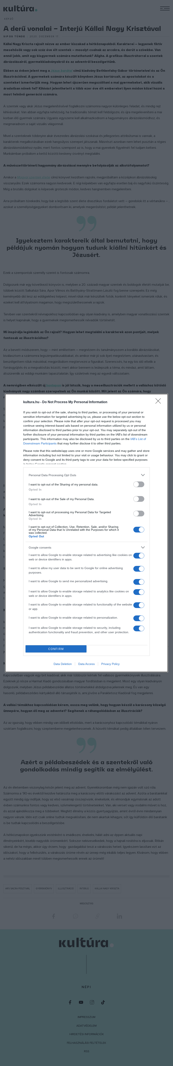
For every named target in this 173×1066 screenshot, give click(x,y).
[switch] (138, 484)
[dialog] (86, 533)
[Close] (159, 402)
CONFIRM (56, 649)
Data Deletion (63, 664)
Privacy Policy (110, 664)
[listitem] (86, 475)
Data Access (86, 664)
